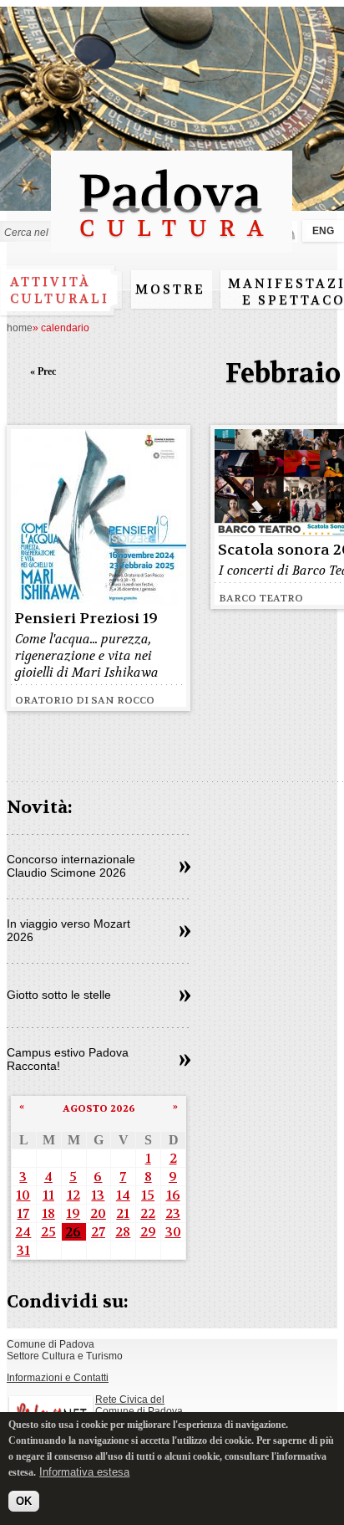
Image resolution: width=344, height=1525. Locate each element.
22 (147, 1213)
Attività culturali (59, 290)
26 (73, 1232)
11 (48, 1195)
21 (122, 1213)
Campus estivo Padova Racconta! (68, 1059)
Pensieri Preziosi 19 (86, 618)
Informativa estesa (84, 1472)
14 (123, 1195)
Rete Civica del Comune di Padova (139, 1405)
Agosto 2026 (99, 1108)
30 (173, 1232)
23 (172, 1213)
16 (173, 1195)
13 (97, 1195)
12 (73, 1195)
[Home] (171, 245)
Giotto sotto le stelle (59, 994)
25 (48, 1232)
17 (23, 1213)
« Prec (43, 371)
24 (23, 1232)
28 (122, 1232)
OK (24, 1501)
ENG (323, 231)
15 (147, 1195)
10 (23, 1195)
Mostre (170, 289)
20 (98, 1213)
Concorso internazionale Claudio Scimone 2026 (71, 865)
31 (23, 1250)
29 (148, 1232)
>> (185, 867)
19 (73, 1213)
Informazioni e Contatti (58, 1378)
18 (48, 1213)
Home (20, 328)
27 (98, 1232)
